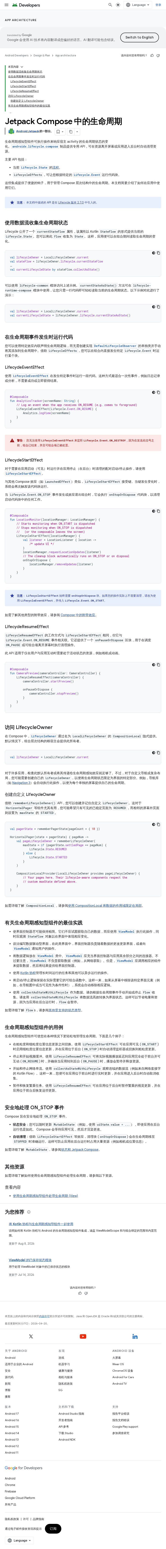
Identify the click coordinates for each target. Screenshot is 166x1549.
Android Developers (16, 55)
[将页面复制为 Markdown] (70, 131)
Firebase (10, 1491)
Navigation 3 (21, 783)
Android (10, 1358)
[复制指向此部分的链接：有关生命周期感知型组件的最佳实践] (87, 923)
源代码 (9, 1377)
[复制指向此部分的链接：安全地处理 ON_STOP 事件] (68, 1108)
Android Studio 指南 (71, 1413)
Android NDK (67, 1439)
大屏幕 (116, 1358)
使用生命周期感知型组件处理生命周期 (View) (45, 1196)
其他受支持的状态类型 (65, 1010)
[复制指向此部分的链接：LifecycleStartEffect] (47, 460)
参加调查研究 (120, 1433)
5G (61, 1390)
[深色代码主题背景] (153, 252)
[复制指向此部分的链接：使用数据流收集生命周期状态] (72, 223)
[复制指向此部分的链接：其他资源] (28, 1167)
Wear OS (118, 1364)
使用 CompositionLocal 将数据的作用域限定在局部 (105, 906)
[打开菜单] (6, 5)
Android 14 (12, 1433)
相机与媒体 (66, 1377)
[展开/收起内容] (21, 66)
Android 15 (12, 1426)
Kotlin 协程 (28, 973)
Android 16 (12, 1420)
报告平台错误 (120, 1413)
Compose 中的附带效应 (78, 615)
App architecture (21, 20)
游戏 (61, 1358)
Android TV (119, 1383)
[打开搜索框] (110, 4)
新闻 (8, 1383)
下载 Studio (66, 1433)
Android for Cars (123, 1377)
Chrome (10, 1485)
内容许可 (44, 1316)
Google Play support (125, 1426)
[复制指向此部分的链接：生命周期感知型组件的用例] (67, 1027)
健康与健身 (66, 1370)
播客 (8, 1396)
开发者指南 (66, 1420)
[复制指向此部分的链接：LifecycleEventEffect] (48, 367)
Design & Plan (42, 55)
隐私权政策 (66, 1383)
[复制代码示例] (158, 252)
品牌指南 (38, 1519)
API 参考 (64, 1426)
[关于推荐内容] (28, 1212)
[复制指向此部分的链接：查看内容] (25, 1187)
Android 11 (11, 1452)
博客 (8, 1390)
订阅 (53, 1529)
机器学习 (64, 1364)
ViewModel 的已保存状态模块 (30, 1260)
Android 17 (12, 1413)
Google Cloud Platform (20, 1498)
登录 (158, 5)
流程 (55, 168)
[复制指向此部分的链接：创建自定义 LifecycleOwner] (59, 794)
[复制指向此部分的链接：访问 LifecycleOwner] (57, 727)
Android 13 (12, 1439)
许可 (26, 1519)
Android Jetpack (27, 131)
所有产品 (10, 1504)
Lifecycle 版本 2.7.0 (71, 202)
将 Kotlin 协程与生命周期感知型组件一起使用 (41, 1224)
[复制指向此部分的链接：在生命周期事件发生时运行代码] (77, 337)
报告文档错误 (120, 1420)
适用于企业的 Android (19, 1364)
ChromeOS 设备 (122, 1370)
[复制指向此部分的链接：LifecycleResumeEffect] (53, 627)
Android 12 (12, 1446)
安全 (8, 1370)
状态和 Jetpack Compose (79, 1150)
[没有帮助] (158, 55)
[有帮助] (152, 55)
